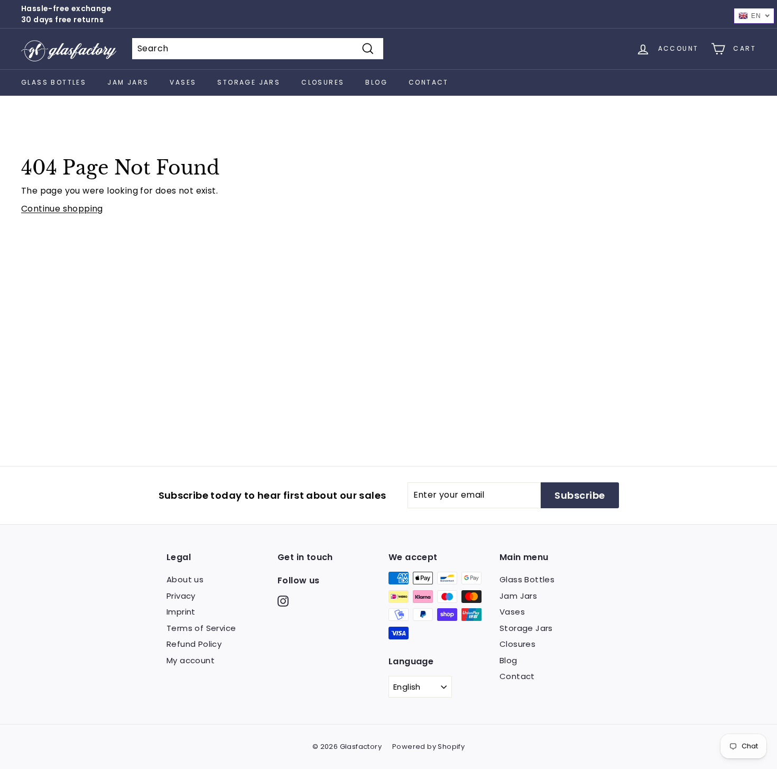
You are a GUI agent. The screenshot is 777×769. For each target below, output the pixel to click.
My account (190, 660)
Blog (376, 82)
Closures (322, 82)
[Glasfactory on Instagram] (283, 601)
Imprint (181, 611)
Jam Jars (128, 82)
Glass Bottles (53, 82)
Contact (429, 82)
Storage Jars (248, 82)
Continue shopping (62, 209)
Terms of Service (201, 628)
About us (185, 579)
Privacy (181, 595)
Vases (183, 82)
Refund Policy (193, 643)
